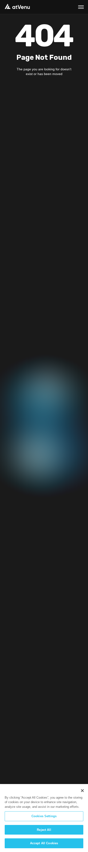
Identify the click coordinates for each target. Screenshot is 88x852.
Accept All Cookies (44, 843)
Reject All (44, 830)
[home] (17, 6)
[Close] (82, 790)
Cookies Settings (44, 816)
